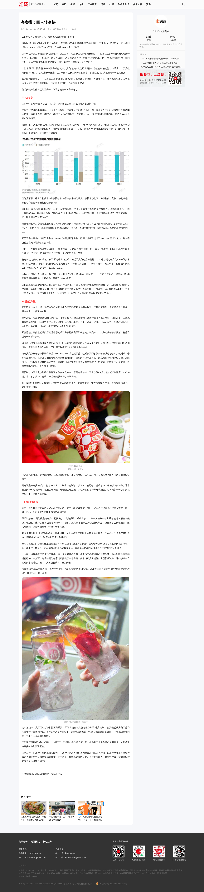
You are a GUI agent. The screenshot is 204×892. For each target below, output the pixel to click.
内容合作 (59, 849)
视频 (72, 4)
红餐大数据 (123, 4)
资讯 (64, 4)
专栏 (81, 4)
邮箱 (24, 857)
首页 (55, 4)
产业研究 (92, 4)
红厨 (111, 4)
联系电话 (23, 853)
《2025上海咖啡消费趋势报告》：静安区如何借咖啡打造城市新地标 (170, 58)
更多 (148, 4)
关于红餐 (137, 4)
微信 (61, 853)
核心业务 (47, 841)
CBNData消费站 (161, 31)
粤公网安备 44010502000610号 (113, 883)
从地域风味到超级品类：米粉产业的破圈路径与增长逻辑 (165, 66)
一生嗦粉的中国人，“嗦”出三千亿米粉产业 (159, 62)
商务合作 (23, 849)
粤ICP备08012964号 (28, 883)
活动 (103, 4)
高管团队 (35, 841)
